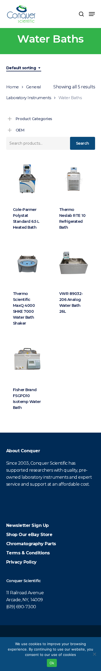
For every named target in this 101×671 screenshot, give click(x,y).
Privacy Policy (21, 562)
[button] (92, 14)
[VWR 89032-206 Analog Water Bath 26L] (74, 263)
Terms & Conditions (28, 552)
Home (12, 87)
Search (82, 143)
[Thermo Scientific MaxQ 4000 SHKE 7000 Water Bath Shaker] (27, 263)
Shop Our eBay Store (29, 534)
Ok (52, 663)
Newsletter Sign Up (27, 525)
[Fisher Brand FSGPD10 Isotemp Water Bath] (27, 359)
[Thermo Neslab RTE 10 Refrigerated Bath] (74, 179)
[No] (94, 654)
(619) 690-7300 (21, 606)
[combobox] (23, 68)
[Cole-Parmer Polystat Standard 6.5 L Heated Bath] (27, 179)
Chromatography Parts (31, 543)
